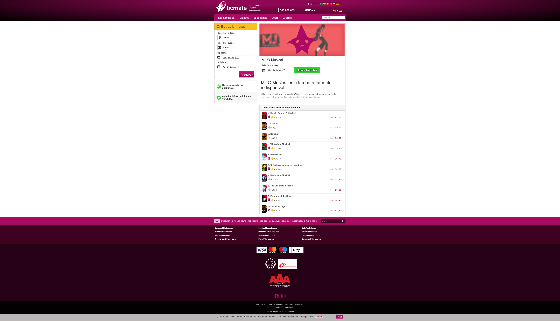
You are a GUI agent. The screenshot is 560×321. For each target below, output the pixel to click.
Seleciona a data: (270, 65)
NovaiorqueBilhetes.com (225, 239)
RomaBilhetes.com (223, 235)
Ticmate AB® (287, 307)
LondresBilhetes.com (224, 228)
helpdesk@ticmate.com (294, 304)
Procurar (246, 74)
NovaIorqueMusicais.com (269, 231)
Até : (221, 62)
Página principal (226, 17)
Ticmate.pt (277, 307)
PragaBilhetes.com (266, 239)
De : (221, 52)
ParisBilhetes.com (309, 231)
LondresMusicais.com (267, 228)
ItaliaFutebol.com (309, 228)
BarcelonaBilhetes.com (311, 239)
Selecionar (226, 32)
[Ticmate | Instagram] (283, 296)
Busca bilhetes (307, 70)
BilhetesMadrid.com (223, 231)
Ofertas (287, 17)
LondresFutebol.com (266, 235)
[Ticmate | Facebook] (276, 296)
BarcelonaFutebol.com (311, 235)
